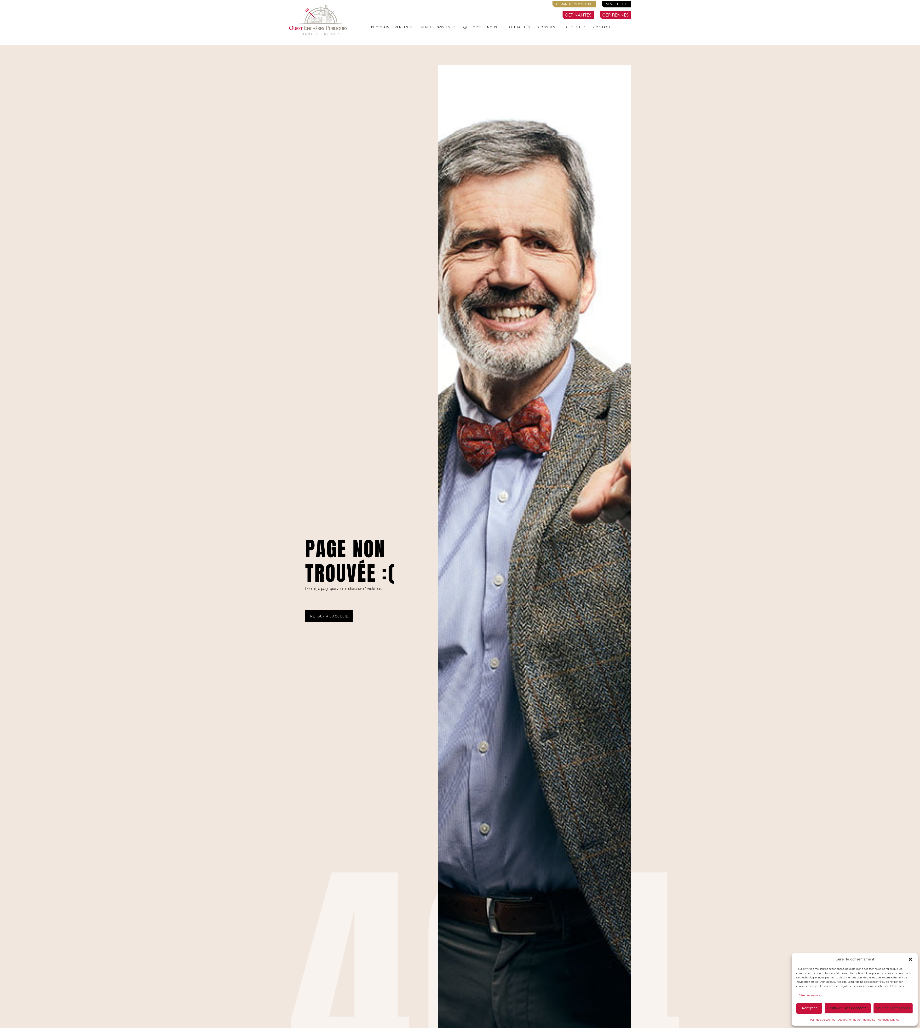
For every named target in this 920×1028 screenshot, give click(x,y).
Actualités (519, 27)
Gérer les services (810, 995)
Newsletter (616, 4)
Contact (602, 27)
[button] (910, 959)
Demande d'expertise (574, 4)
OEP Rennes (615, 15)
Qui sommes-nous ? (481, 27)
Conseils (546, 27)
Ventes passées (435, 27)
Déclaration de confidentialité (856, 1019)
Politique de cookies (822, 1019)
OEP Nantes (578, 15)
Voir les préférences (893, 1008)
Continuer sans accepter (847, 1008)
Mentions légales (888, 1019)
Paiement (572, 27)
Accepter (809, 1008)
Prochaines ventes (389, 27)
